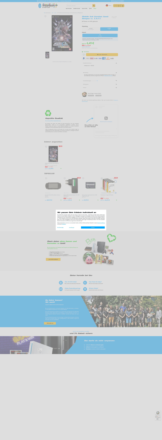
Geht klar (93, 227)
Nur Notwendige (60, 227)
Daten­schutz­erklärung (101, 222)
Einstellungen (71, 227)
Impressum (64, 224)
